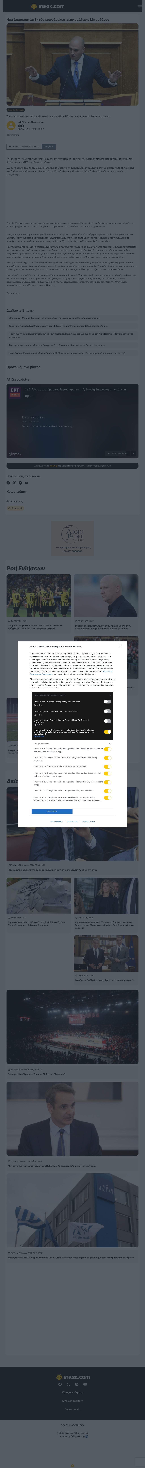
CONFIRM (52, 811)
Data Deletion (56, 821)
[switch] (107, 701)
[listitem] (72, 695)
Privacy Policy (88, 821)
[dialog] (72, 734)
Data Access (72, 821)
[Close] (121, 646)
